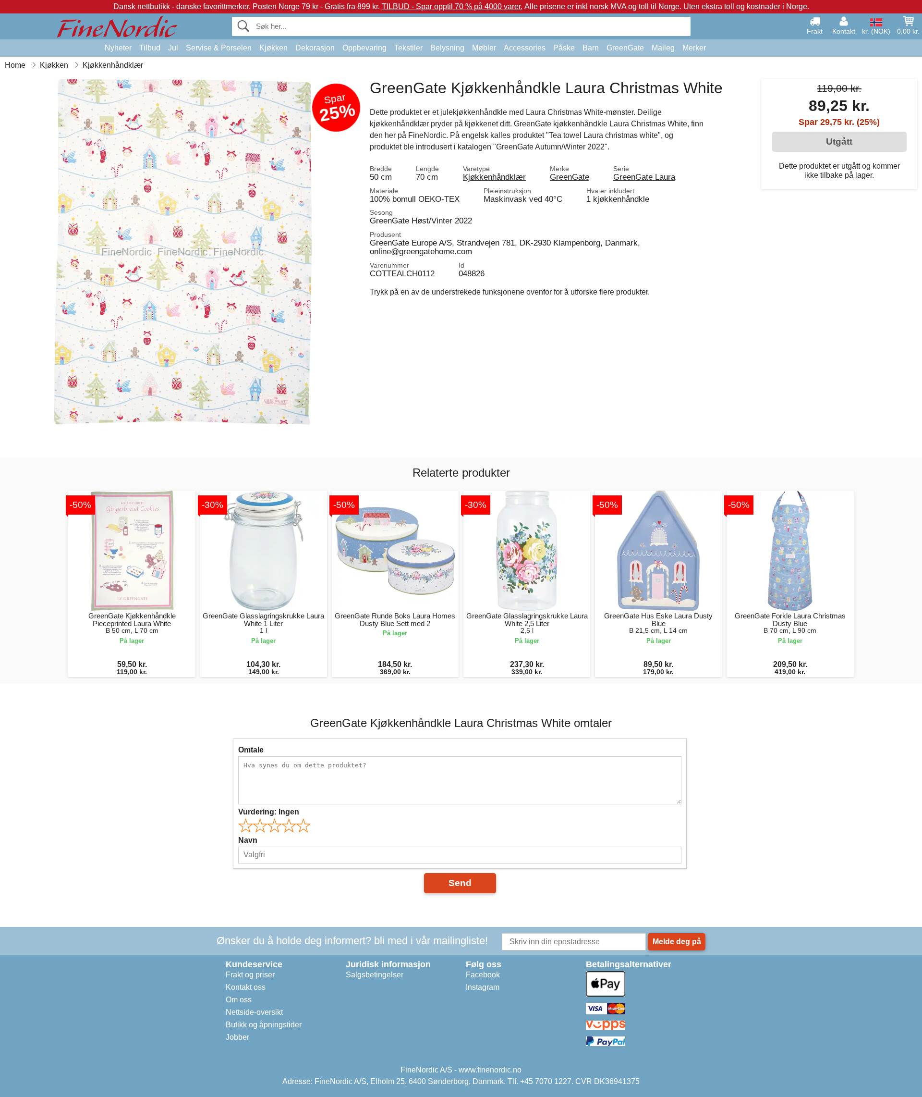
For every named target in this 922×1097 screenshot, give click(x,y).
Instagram (482, 987)
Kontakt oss (246, 987)
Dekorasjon (315, 48)
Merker (694, 48)
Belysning (447, 48)
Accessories (525, 48)
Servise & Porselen (219, 48)
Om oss (239, 1000)
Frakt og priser (250, 975)
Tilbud (149, 48)
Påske (564, 48)
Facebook (483, 975)
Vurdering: (268, 812)
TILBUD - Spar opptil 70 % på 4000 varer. (452, 6)
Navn (247, 840)
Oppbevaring (364, 48)
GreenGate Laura (644, 177)
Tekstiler (408, 48)
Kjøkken (273, 48)
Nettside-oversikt (254, 1012)
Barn (590, 48)
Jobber (237, 1037)
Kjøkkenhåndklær (494, 177)
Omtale (251, 750)
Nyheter (118, 48)
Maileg (663, 48)
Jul (173, 48)
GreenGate (625, 48)
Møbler (484, 48)
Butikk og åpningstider (264, 1025)
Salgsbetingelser (374, 975)
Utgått (839, 141)
